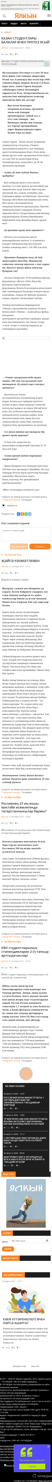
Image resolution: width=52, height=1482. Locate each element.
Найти (8, 1249)
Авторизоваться (19, 546)
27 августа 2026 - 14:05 (14, 1115)
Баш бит (35, 1366)
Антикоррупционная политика (13, 1446)
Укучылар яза (13, 554)
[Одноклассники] (22, 514)
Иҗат (8, 32)
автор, (4, 47)
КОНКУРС (34, 24)
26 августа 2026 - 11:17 (14, 1134)
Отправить (40, 546)
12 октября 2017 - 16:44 (19, 961)
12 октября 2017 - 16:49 (19, 816)
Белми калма (13, 797)
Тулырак (32, 1466)
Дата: (5, 1241)
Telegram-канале (11, 499)
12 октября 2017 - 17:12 (19, 566)
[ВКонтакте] (18, 514)
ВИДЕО (14, 24)
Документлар (19, 1366)
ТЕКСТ (4, 24)
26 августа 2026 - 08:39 (14, 1153)
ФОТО (24, 24)
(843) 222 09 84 (45, 1480)
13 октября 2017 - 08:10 (19, 48)
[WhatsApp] (26, 514)
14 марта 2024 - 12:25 (11, 1281)
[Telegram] (29, 514)
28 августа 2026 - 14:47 (14, 1093)
